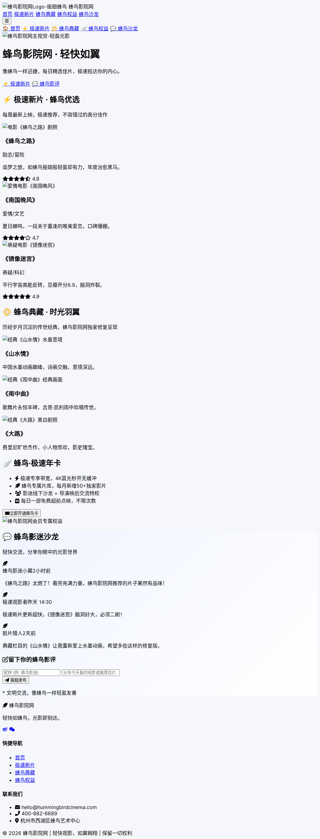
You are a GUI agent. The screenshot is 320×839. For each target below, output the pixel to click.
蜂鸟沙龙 (89, 14)
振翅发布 (18, 680)
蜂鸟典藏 (46, 14)
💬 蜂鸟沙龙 (124, 28)
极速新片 (24, 14)
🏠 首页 (11, 28)
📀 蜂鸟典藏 (65, 28)
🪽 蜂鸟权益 (94, 28)
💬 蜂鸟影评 (46, 84)
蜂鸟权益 (67, 14)
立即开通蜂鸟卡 (24, 513)
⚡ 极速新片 (36, 28)
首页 (7, 14)
